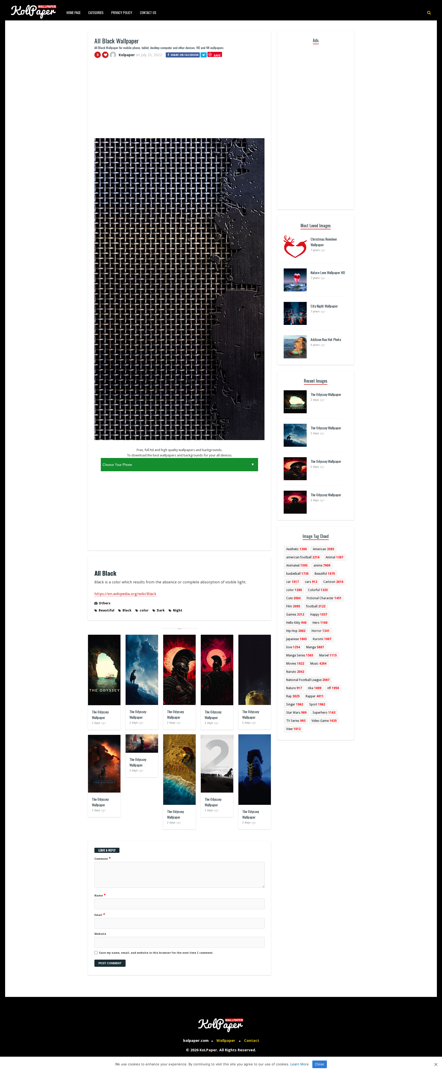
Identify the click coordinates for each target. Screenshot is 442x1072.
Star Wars (296, 712)
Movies (295, 663)
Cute (293, 598)
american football (302, 557)
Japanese (296, 639)
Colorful (318, 590)
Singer (294, 704)
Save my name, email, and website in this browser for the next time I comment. (156, 953)
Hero (320, 623)
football (315, 606)
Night (177, 610)
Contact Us (148, 12)
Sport (317, 704)
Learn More (299, 1064)
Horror (320, 631)
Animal (334, 557)
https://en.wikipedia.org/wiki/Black (125, 594)
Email (99, 914)
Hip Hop (295, 631)
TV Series (295, 721)
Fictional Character (324, 598)
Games (295, 614)
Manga (315, 647)
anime (322, 565)
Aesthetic (296, 549)
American (323, 549)
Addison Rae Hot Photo (326, 339)
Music (318, 663)
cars (311, 582)
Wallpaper (225, 1040)
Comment (102, 858)
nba (314, 688)
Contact (251, 1040)
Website (100, 934)
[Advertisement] (179, 100)
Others (104, 603)
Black (127, 610)
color (144, 610)
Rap (293, 696)
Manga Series (299, 655)
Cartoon (333, 582)
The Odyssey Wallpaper (100, 714)
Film (293, 606)
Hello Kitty (296, 623)
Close (319, 1064)
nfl (333, 688)
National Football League (307, 680)
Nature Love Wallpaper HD (328, 272)
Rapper (315, 696)
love (293, 647)
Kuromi (322, 639)
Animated (296, 565)
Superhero (324, 712)
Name (100, 895)
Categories (96, 12)
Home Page (74, 12)
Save (217, 55)
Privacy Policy (121, 12)
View (293, 729)
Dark (161, 610)
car (292, 582)
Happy (318, 614)
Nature (294, 688)
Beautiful (106, 610)
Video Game (324, 721)
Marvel (328, 655)
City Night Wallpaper (324, 306)
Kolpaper (127, 55)
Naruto (295, 672)
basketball (297, 573)
